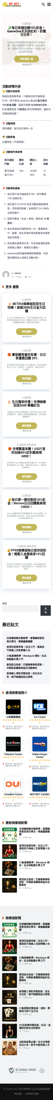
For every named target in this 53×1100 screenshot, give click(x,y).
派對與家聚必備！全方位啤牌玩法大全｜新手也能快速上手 (34, 1043)
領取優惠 (25, 59)
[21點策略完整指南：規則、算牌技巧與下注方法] (9, 1020)
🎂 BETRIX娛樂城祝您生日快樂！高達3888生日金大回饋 (26, 307)
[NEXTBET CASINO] (39, 790)
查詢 (45, 610)
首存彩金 (31, 444)
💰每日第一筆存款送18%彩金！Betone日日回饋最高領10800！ (27, 503)
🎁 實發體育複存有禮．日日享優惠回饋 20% (26, 356)
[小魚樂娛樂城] (13, 713)
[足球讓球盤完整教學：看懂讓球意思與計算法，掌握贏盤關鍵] (9, 841)
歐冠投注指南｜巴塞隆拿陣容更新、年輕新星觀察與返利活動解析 (25, 666)
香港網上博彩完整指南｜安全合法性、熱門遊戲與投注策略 (24, 675)
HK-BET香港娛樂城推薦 (41, 1089)
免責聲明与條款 (32, 1094)
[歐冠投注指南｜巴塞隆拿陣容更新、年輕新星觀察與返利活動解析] (9, 891)
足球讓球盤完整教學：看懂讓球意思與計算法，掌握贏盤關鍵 (25, 640)
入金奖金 (26, 23)
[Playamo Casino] (13, 750)
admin (18, 273)
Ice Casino (40, 717)
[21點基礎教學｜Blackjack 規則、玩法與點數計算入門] (9, 875)
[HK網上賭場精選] (11, 4)
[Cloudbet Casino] (13, 790)
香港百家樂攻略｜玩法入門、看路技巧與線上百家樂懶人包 (25, 648)
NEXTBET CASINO (40, 794)
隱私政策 (18, 1094)
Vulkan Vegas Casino (39, 755)
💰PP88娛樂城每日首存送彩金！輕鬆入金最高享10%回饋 (26, 554)
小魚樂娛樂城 (13, 717)
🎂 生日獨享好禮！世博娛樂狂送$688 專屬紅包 (26, 403)
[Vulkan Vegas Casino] (39, 750)
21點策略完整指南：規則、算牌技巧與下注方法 (34, 1009)
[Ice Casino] (39, 713)
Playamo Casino (13, 754)
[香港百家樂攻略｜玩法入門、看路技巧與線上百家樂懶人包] (9, 858)
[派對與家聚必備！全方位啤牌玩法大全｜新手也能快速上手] (9, 1054)
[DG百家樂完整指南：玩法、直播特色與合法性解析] (9, 1037)
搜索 (4, 603)
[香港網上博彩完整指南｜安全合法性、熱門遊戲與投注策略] (9, 1003)
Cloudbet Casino (13, 794)
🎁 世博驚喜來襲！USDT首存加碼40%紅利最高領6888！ (26, 452)
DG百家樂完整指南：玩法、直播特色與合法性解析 (35, 1026)
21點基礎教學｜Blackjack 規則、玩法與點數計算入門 (26, 657)
